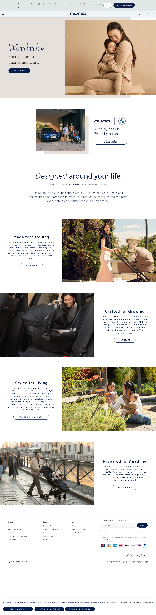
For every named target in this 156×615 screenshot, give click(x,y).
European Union (124, 5)
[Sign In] (147, 14)
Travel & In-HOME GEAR (31, 417)
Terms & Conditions (79, 529)
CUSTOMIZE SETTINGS (49, 609)
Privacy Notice (77, 526)
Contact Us (47, 526)
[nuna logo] (78, 13)
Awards (11, 533)
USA (108, 5)
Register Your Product (51, 536)
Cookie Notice (77, 533)
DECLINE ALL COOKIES (80, 609)
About (10, 526)
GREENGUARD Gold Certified (19, 536)
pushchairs (31, 266)
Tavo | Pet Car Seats (16, 539)
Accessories (125, 487)
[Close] (137, 5)
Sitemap (46, 539)
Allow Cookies (18, 609)
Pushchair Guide (14, 529)
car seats (124, 340)
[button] (153, 14)
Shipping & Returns (50, 529)
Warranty (46, 533)
